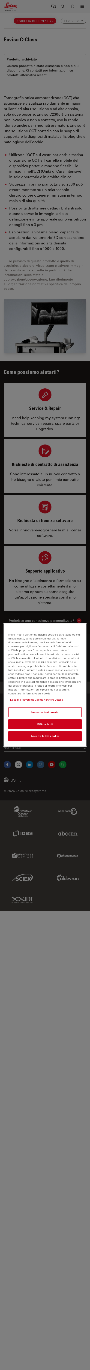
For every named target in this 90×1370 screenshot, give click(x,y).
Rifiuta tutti (45, 724)
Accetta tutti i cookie (45, 736)
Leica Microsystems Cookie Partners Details (36, 699)
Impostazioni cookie (45, 712)
